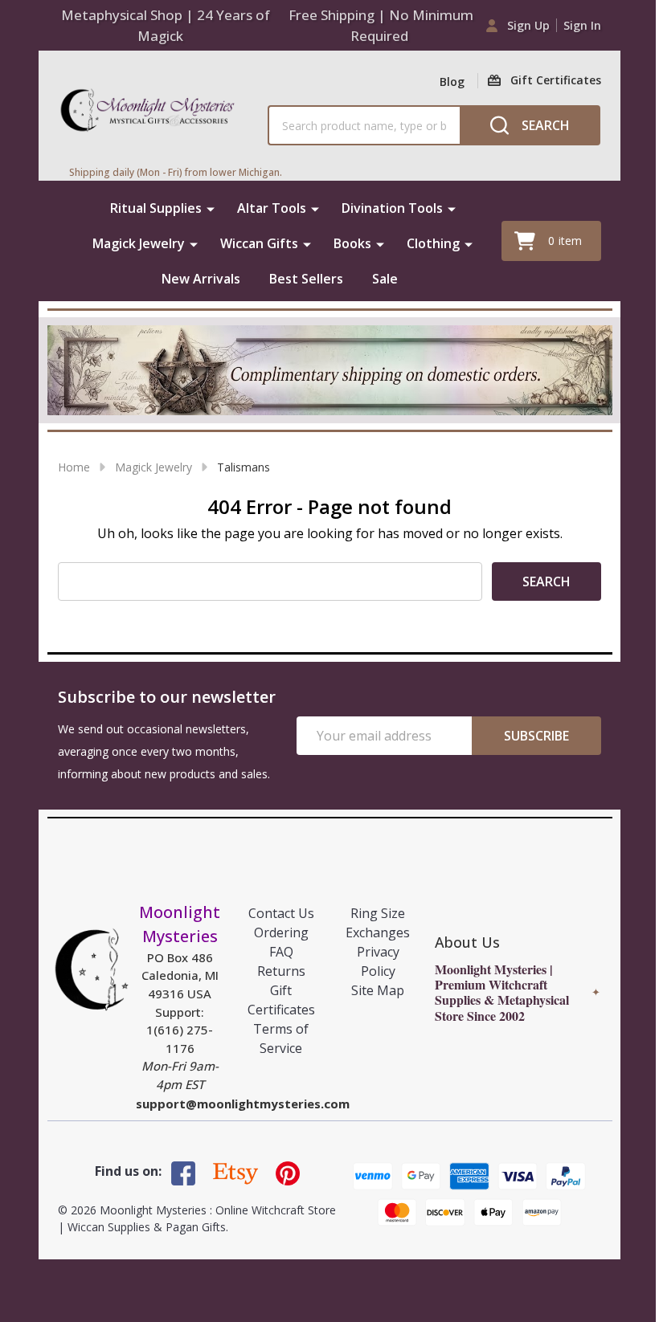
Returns (281, 971)
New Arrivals (201, 279)
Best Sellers (306, 279)
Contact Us (281, 913)
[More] (211, 208)
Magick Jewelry (138, 243)
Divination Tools (392, 208)
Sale (385, 279)
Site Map (377, 990)
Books (352, 243)
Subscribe (536, 736)
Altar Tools (271, 208)
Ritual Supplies (156, 208)
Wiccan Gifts (259, 243)
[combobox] (364, 125)
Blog (452, 81)
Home (74, 467)
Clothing (433, 243)
